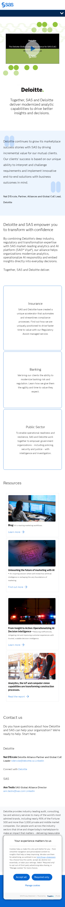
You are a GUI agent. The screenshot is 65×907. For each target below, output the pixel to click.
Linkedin (39, 760)
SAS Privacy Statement (46, 857)
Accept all (21, 877)
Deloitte (22, 769)
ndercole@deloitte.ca (22, 760)
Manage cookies (32, 885)
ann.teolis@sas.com (14, 791)
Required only (41, 877)
